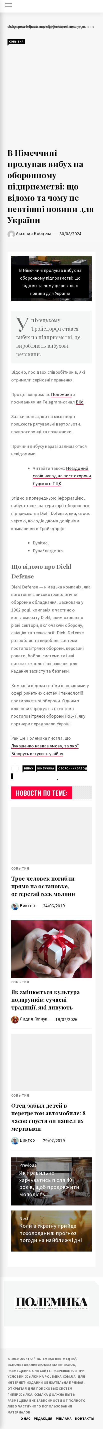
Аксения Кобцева (33, 233)
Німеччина (45, 768)
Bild (79, 402)
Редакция (43, 1418)
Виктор (27, 905)
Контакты (84, 1418)
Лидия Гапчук (33, 1019)
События (16, 41)
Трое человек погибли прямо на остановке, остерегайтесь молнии (43, 886)
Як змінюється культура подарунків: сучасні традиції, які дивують (45, 999)
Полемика (61, 394)
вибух (28, 768)
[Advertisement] (51, 96)
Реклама (64, 1418)
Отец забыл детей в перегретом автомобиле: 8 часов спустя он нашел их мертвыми (48, 1117)
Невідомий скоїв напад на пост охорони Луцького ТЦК (62, 475)
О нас (25, 1418)
